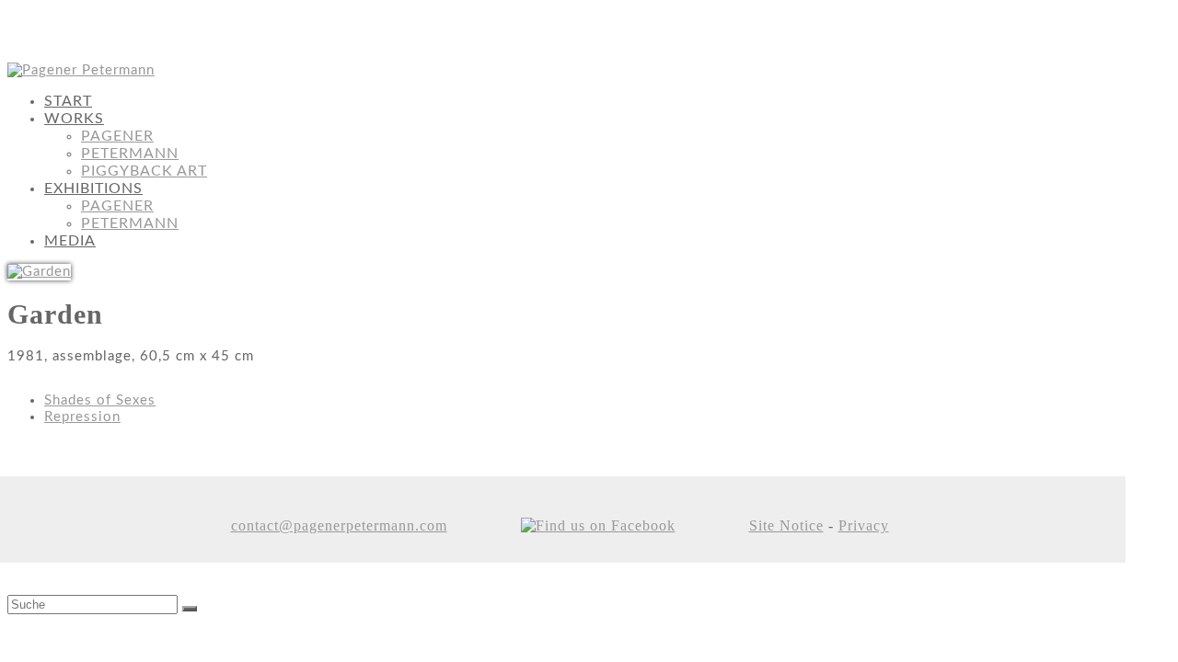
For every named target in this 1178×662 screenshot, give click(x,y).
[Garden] (39, 272)
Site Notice (786, 525)
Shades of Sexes (100, 400)
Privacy (863, 525)
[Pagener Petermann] (81, 70)
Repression (82, 417)
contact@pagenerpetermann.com (339, 525)
